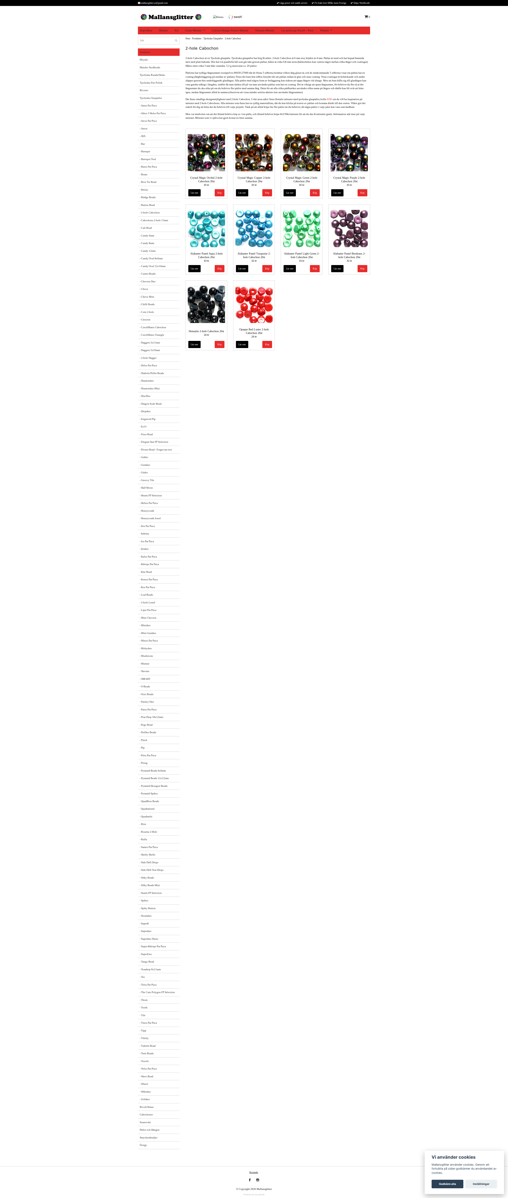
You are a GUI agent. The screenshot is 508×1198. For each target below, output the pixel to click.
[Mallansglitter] (171, 16)
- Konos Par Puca (149, 579)
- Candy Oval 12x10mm (152, 266)
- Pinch (143, 740)
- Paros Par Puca (148, 709)
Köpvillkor (146, 30)
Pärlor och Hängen (150, 1129)
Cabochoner (146, 1114)
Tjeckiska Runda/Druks (152, 74)
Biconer (144, 90)
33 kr (206, 260)
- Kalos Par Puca (148, 556)
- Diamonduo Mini (150, 388)
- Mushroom (146, 655)
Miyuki (144, 59)
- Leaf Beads (146, 594)
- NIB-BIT (145, 678)
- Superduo (145, 931)
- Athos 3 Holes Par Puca (153, 113)
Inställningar (481, 1183)
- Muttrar (144, 663)
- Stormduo (146, 915)
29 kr (254, 336)
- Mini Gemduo (148, 633)
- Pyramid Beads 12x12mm (154, 778)
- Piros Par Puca (148, 755)
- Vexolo (144, 1061)
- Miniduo (145, 625)
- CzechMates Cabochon (153, 327)
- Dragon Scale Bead (151, 403)
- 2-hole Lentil (147, 602)
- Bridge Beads (148, 197)
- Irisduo (144, 548)
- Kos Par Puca (147, 587)
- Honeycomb (147, 510)
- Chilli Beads (147, 304)
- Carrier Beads (148, 273)
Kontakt (253, 1172)
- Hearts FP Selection (151, 495)
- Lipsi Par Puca (148, 610)
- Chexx (144, 288)
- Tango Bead (147, 961)
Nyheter (324, 30)
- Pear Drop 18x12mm (151, 717)
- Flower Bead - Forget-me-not (156, 449)
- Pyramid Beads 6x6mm (153, 770)
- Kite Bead (146, 571)
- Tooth (143, 1007)
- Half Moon (146, 487)
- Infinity (144, 533)
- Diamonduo (147, 380)
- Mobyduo (146, 648)
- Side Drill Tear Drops (152, 869)
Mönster (163, 30)
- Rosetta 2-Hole (148, 831)
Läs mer (194, 192)
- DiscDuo (145, 396)
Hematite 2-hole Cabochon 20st (206, 331)
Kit (176, 30)
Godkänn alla (447, 1183)
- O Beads (145, 686)
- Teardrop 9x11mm (150, 969)
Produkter (145, 52)
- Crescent (145, 319)
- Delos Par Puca (148, 365)
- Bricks (144, 189)
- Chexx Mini (147, 296)
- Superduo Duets (149, 938)
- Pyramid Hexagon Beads (153, 785)
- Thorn (144, 999)
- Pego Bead (146, 724)
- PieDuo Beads (148, 732)
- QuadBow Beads (149, 801)
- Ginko (144, 472)
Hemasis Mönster (264, 30)
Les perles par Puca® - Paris (297, 30)
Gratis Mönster (193, 30)
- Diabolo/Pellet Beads (152, 373)
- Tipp (143, 1030)
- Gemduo (145, 464)
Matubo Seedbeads (150, 67)
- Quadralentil (147, 808)
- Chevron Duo (148, 281)
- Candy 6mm (147, 235)
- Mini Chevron (148, 617)
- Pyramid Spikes (149, 793)
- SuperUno (146, 954)
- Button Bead (147, 205)
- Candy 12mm (148, 250)
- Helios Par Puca (149, 503)
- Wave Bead (146, 1076)
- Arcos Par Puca (148, 120)
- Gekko (144, 457)
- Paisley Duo (147, 701)
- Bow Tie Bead (148, 181)
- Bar (142, 143)
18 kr (206, 335)
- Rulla (143, 839)
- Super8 (144, 923)
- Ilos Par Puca (147, 526)
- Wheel (144, 1083)
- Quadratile (146, 816)
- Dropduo (145, 411)
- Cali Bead (146, 227)
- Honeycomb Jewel (150, 518)
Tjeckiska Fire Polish (151, 82)
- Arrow (143, 128)
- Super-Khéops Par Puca (153, 946)
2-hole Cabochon (233, 38)
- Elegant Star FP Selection (154, 441)
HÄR (329, 99)
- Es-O (143, 426)
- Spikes (144, 900)
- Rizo (143, 824)
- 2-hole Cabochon (150, 212)
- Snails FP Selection (151, 892)
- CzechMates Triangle (152, 334)
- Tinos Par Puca (148, 1022)
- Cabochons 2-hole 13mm (154, 220)
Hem (188, 38)
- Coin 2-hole (147, 312)
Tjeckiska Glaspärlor (151, 97)
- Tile (142, 1015)
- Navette (144, 671)
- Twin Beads (147, 1053)
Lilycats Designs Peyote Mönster (230, 30)
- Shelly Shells (147, 854)
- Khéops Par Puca (149, 564)
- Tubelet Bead (148, 1045)
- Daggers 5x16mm (150, 350)
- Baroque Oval (148, 159)
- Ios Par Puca (147, 541)
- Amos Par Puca (148, 105)
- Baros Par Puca (148, 166)
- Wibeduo (145, 1091)
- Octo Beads (146, 694)
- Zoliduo (145, 1099)
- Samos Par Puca (149, 847)
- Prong (143, 762)
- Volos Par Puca (148, 1068)
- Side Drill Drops (149, 862)
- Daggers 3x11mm (150, 342)
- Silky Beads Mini (150, 885)
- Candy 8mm (147, 243)
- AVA (142, 136)
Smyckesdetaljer (148, 1137)
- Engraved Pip (148, 419)
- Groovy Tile (147, 480)
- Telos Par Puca (148, 984)
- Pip (142, 747)
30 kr (206, 185)
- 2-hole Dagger (148, 357)
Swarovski (145, 1122)
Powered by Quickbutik (254, 1194)
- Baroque (145, 151)
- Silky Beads (147, 877)
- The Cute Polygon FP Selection (157, 992)
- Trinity (144, 1038)
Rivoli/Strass (147, 1106)
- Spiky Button (148, 908)
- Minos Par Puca (149, 640)
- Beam (143, 174)
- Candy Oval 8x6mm (151, 258)
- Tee (142, 976)
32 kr (254, 260)
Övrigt (143, 1145)
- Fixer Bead (146, 434)
